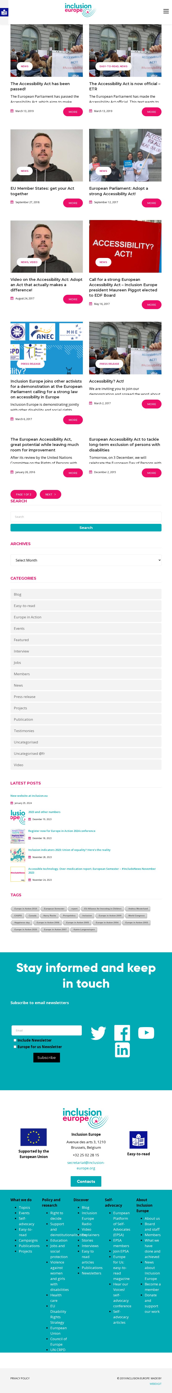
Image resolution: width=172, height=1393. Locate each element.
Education (58, 1240)
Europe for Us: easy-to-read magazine (121, 1267)
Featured (21, 639)
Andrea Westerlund (138, 908)
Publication (23, 719)
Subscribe (47, 1057)
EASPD (18, 915)
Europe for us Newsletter (39, 1046)
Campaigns (28, 1240)
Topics (24, 1207)
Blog (17, 594)
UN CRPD (57, 1349)
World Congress (136, 915)
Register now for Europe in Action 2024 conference (61, 831)
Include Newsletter (34, 1040)
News (25, 66)
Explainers (90, 1234)
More (73, 111)
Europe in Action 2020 (25, 929)
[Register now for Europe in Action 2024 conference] (17, 836)
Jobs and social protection (59, 1251)
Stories (87, 1240)
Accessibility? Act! (106, 381)
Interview (21, 651)
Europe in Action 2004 (107, 922)
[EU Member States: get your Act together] (46, 161)
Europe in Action (27, 617)
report (74, 908)
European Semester (54, 908)
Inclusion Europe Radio (89, 1218)
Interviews (90, 1245)
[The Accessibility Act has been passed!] (46, 57)
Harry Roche (49, 915)
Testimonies (24, 730)
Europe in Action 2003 (136, 922)
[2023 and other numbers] (17, 817)
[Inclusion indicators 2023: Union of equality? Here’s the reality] (17, 855)
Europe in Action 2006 (48, 922)
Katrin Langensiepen (84, 929)
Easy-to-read (109, 66)
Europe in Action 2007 (55, 929)
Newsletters (91, 1273)
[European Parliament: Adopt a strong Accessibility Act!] (125, 161)
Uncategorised (26, 742)
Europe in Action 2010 (25, 908)
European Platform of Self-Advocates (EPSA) (121, 1223)
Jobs (17, 662)
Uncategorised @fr (29, 753)
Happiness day (22, 922)
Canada (32, 915)
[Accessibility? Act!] (125, 354)
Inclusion (87, 915)
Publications (29, 1245)
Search (86, 528)
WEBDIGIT (156, 1384)
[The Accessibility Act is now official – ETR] (125, 57)
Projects (20, 708)
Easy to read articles (88, 1257)
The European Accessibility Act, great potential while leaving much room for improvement (44, 444)
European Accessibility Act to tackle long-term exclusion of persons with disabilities (124, 444)
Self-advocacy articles (121, 1317)
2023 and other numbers (44, 812)
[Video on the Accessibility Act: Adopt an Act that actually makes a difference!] (46, 253)
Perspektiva (69, 915)
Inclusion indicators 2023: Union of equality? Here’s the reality (69, 850)
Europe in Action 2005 (77, 922)
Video (34, 262)
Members (22, 673)
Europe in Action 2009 (110, 915)
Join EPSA (121, 1251)
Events (19, 628)
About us (152, 1218)
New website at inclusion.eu (29, 796)
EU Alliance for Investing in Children (102, 908)
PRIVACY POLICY (20, 1378)
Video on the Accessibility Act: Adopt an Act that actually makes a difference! (46, 284)
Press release (30, 363)
